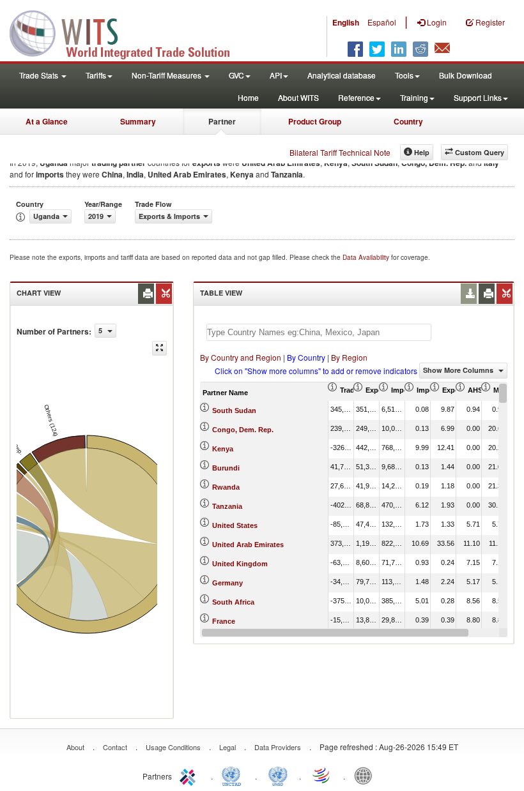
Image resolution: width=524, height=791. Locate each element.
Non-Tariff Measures (167, 75)
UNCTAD (234, 775)
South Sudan (234, 410)
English (345, 22)
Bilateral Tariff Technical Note (339, 152)
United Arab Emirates (248, 544)
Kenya (222, 449)
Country (408, 121)
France (223, 621)
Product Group (314, 121)
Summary (138, 121)
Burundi (226, 468)
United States (235, 525)
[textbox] (318, 332)
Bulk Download (465, 75)
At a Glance (47, 121)
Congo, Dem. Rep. (243, 429)
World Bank (366, 775)
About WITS (298, 97)
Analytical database (341, 75)
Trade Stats (39, 75)
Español (381, 22)
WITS (128, 32)
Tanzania (227, 506)
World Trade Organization (322, 775)
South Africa (233, 602)
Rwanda (226, 487)
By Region (349, 357)
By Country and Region (240, 357)
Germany (227, 583)
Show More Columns (459, 370)
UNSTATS (278, 775)
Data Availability (367, 257)
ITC (190, 775)
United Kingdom (240, 564)
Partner (222, 121)
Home (248, 97)
